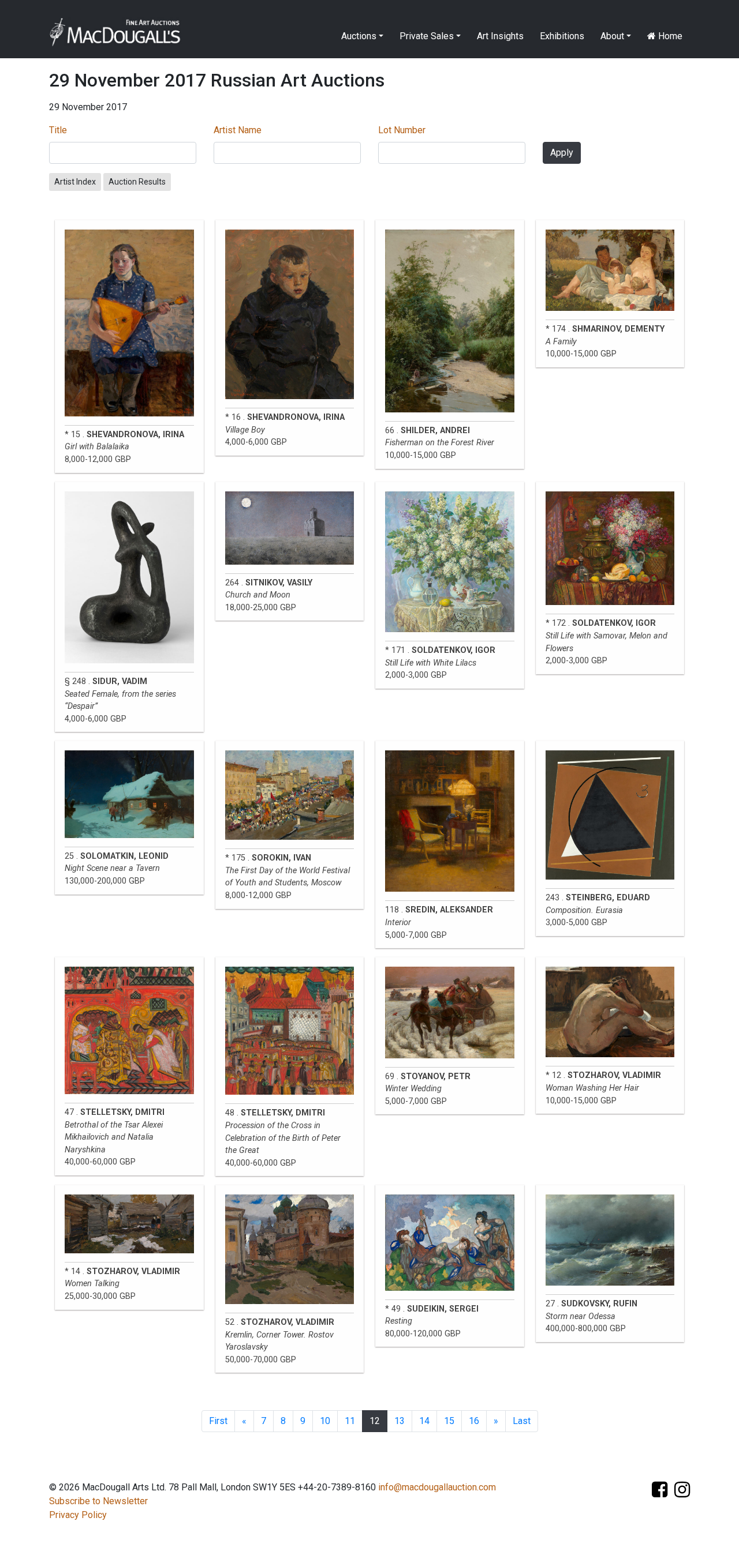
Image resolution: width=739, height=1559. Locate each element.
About (612, 36)
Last (522, 1420)
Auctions (358, 36)
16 (474, 1420)
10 (325, 1420)
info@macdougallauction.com (437, 1487)
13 (399, 1420)
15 (449, 1420)
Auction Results (137, 181)
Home (669, 36)
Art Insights (500, 36)
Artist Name (238, 130)
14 (424, 1420)
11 (350, 1420)
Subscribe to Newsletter (98, 1501)
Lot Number (402, 130)
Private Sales (427, 36)
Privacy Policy (78, 1514)
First (218, 1420)
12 (375, 1420)
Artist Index (75, 181)
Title (58, 130)
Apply (561, 152)
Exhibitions (562, 36)
